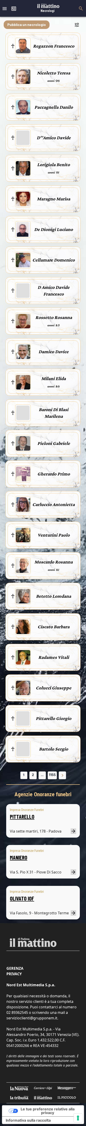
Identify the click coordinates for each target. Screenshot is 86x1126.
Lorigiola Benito (53, 164)
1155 (52, 775)
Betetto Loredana (53, 596)
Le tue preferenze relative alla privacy (48, 1111)
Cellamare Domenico (53, 260)
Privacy (14, 973)
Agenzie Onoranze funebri (43, 794)
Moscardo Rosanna (53, 562)
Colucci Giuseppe (53, 688)
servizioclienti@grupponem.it (31, 1018)
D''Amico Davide (54, 137)
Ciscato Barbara (53, 626)
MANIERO (18, 857)
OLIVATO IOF (22, 898)
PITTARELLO (22, 816)
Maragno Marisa (53, 199)
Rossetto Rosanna (53, 317)
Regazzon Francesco (53, 46)
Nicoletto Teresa (53, 73)
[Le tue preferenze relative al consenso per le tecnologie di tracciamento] (78, 1118)
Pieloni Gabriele (53, 443)
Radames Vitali (53, 657)
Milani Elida (53, 378)
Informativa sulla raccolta (28, 1120)
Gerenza (14, 968)
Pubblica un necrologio (26, 24)
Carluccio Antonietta (53, 504)
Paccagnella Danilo (53, 107)
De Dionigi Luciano (53, 229)
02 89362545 (17, 1012)
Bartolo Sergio (53, 749)
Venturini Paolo (54, 535)
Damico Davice (54, 351)
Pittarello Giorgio (53, 718)
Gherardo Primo (53, 474)
